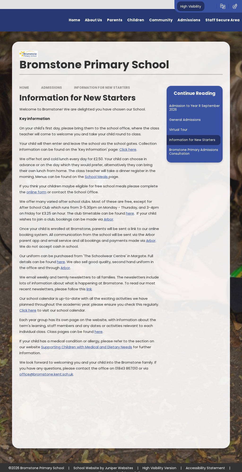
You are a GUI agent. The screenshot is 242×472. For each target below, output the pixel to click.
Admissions (51, 87)
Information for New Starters (102, 87)
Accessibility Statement (205, 468)
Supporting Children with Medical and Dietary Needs (86, 346)
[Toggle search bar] (210, 6)
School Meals (97, 176)
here (130, 213)
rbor (109, 219)
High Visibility (190, 6)
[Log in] (235, 6)
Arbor (151, 240)
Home (24, 87)
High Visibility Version (159, 468)
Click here (127, 149)
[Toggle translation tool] (223, 6)
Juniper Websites (119, 468)
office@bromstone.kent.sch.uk (46, 374)
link (89, 289)
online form (36, 192)
